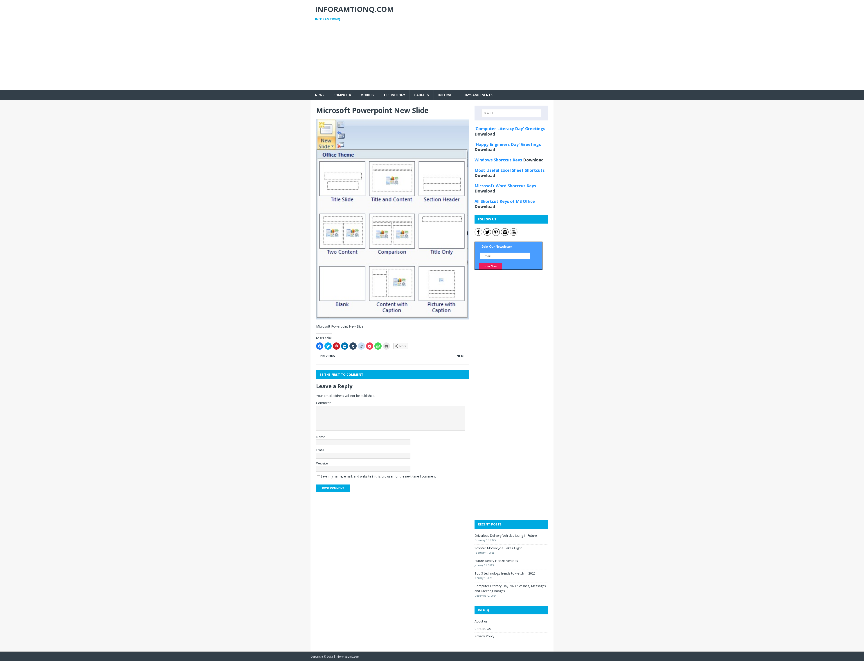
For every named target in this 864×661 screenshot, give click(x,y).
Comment (323, 403)
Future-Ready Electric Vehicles (496, 561)
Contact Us (483, 629)
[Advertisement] (432, 58)
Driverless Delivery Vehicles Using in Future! (506, 535)
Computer (342, 95)
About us (481, 621)
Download (485, 134)
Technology (394, 95)
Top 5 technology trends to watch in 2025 (505, 573)
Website (322, 463)
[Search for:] (511, 113)
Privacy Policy (484, 636)
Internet (446, 95)
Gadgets (421, 95)
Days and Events (478, 95)
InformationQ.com (348, 657)
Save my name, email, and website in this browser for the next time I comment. (378, 476)
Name (320, 437)
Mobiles (367, 95)
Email (320, 450)
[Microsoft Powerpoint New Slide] (392, 317)
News (319, 95)
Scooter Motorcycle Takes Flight (498, 548)
